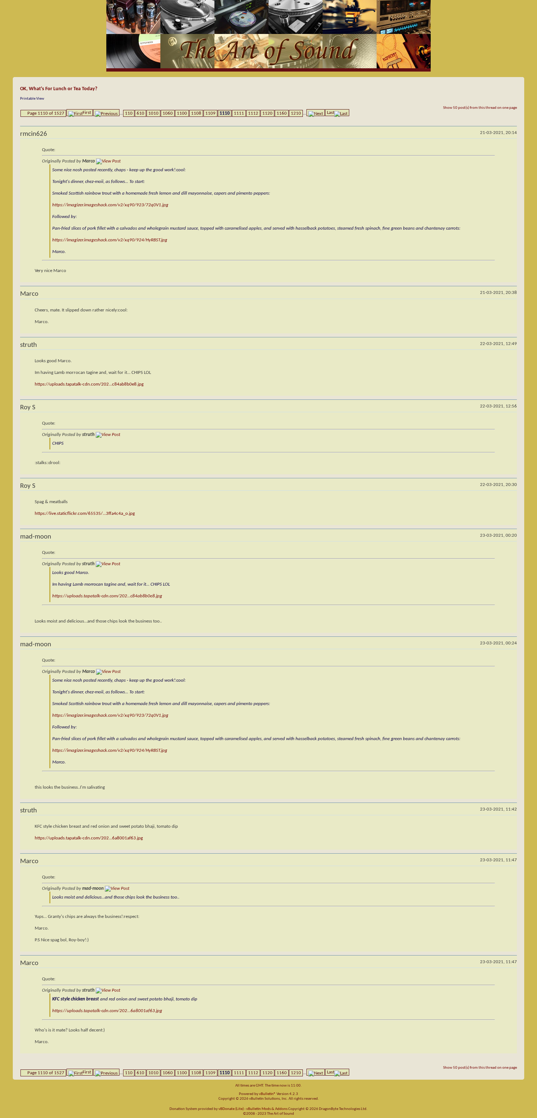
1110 (225, 113)
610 (140, 113)
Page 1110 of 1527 (45, 113)
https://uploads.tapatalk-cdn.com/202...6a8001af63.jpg (89, 838)
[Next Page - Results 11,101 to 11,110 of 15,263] (315, 112)
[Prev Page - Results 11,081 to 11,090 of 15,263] (106, 112)
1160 (282, 113)
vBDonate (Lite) (231, 1109)
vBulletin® (267, 1094)
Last (330, 112)
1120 (267, 113)
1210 (296, 113)
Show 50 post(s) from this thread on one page (480, 108)
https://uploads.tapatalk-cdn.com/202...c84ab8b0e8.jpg (89, 384)
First (87, 112)
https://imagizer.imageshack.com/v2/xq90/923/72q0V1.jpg (110, 205)
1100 (182, 113)
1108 (196, 113)
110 (129, 113)
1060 (168, 113)
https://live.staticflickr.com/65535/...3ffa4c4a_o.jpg (85, 513)
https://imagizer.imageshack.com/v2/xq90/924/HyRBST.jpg (109, 240)
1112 (253, 113)
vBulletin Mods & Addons (266, 1109)
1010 (153, 113)
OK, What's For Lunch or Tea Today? (58, 89)
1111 (239, 113)
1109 (210, 113)
